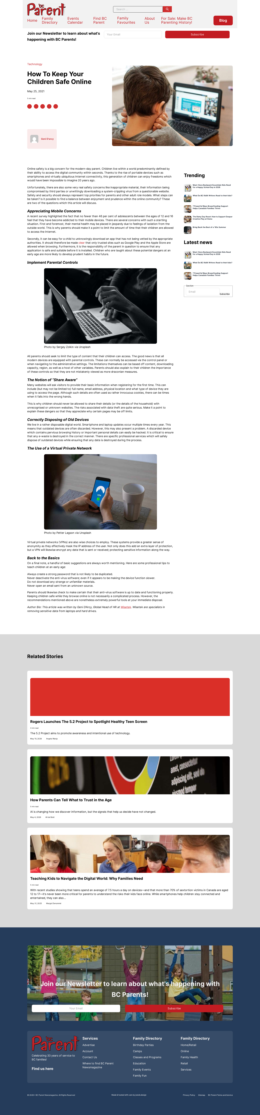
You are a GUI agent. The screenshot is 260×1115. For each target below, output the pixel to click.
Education (139, 1063)
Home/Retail (188, 1045)
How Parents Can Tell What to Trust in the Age (71, 800)
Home (32, 20)
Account (87, 1051)
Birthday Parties (143, 1045)
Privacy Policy (189, 1095)
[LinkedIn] (42, 106)
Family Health (189, 1057)
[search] (167, 9)
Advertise (88, 1045)
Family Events (142, 1069)
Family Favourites (126, 20)
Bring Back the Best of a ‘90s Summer (209, 227)
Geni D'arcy (47, 138)
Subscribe (225, 294)
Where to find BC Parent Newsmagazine (98, 1065)
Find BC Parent (100, 20)
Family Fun (140, 1075)
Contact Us (89, 1057)
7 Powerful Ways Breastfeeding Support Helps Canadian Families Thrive (210, 207)
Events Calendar (75, 20)
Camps (137, 1051)
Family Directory (49, 20)
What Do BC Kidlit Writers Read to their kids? (212, 196)
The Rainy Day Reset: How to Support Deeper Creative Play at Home (212, 218)
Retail (184, 1063)
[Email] (55, 106)
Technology (34, 64)
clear (81, 242)
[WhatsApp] (49, 106)
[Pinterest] (36, 106)
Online (185, 1051)
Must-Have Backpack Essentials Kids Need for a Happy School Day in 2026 (212, 186)
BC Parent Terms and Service (220, 1095)
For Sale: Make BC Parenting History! (176, 20)
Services (186, 1069)
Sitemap (201, 1095)
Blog (223, 20)
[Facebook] (29, 106)
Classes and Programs (147, 1057)
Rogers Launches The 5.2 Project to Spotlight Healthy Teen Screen (88, 721)
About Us (150, 20)
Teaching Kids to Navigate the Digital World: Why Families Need (86, 878)
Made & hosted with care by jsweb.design (128, 1095)
